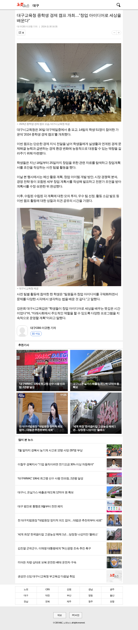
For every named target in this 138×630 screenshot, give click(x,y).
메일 (38, 333)
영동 (90, 595)
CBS (47, 589)
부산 (69, 595)
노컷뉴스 (24, 5)
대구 (26, 595)
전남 (26, 601)
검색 (116, 4)
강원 (69, 589)
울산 (112, 595)
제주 (69, 601)
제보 (59, 615)
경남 (90, 589)
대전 (47, 595)
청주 (90, 601)
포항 (112, 601)
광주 (112, 589)
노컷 (26, 589)
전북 (47, 601)
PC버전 (75, 615)
